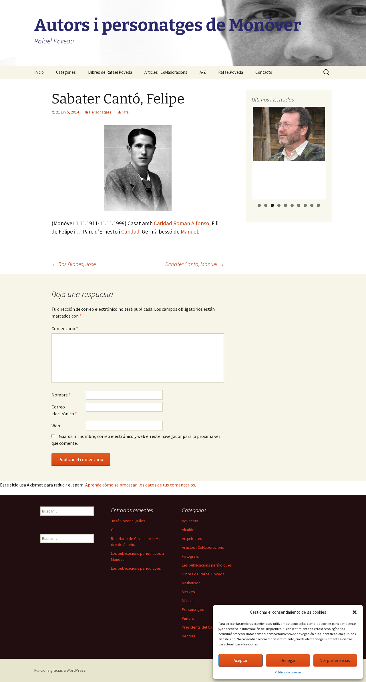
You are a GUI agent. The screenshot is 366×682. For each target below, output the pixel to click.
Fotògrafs (190, 556)
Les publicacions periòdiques (136, 568)
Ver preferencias (335, 660)
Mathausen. (191, 582)
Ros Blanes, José (73, 264)
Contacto (263, 72)
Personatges (100, 112)
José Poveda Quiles (128, 520)
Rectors (189, 636)
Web (55, 425)
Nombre (61, 395)
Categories (66, 72)
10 (318, 205)
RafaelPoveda (230, 72)
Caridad (130, 231)
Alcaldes (189, 529)
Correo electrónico (64, 410)
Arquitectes (192, 538)
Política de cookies (288, 672)
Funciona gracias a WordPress (60, 670)
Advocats (190, 520)
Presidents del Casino (200, 627)
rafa (125, 112)
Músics (188, 600)
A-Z (203, 72)
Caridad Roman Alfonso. (182, 223)
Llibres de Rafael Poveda (110, 72)
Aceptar (241, 660)
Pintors (188, 618)
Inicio (39, 72)
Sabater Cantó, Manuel (194, 264)
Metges (188, 591)
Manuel (189, 231)
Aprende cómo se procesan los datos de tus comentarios (140, 485)
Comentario (64, 328)
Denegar (288, 660)
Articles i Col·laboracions (165, 72)
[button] (354, 612)
